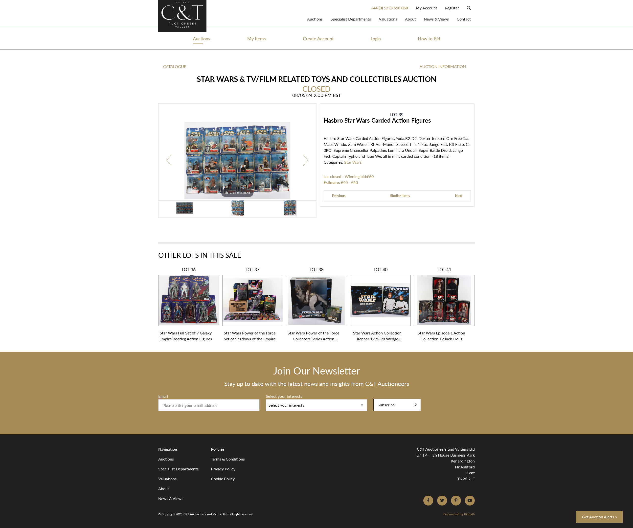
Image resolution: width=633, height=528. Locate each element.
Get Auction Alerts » (599, 517)
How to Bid (429, 38)
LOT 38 (313, 304)
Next (458, 195)
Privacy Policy (223, 469)
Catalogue (174, 66)
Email (163, 396)
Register (452, 8)
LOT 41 (441, 304)
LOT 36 (185, 304)
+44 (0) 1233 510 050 (389, 8)
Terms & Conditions (228, 459)
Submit (379, 396)
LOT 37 (249, 304)
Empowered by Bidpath (459, 514)
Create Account (318, 38)
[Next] (305, 160)
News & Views (436, 19)
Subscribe (386, 405)
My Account (426, 8)
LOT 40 (377, 304)
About (410, 19)
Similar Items (400, 195)
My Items (256, 38)
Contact (464, 19)
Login (376, 38)
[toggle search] (469, 8)
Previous (338, 195)
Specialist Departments (351, 19)
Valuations (388, 19)
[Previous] (169, 160)
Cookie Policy (223, 479)
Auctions (315, 19)
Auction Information (443, 66)
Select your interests (284, 396)
